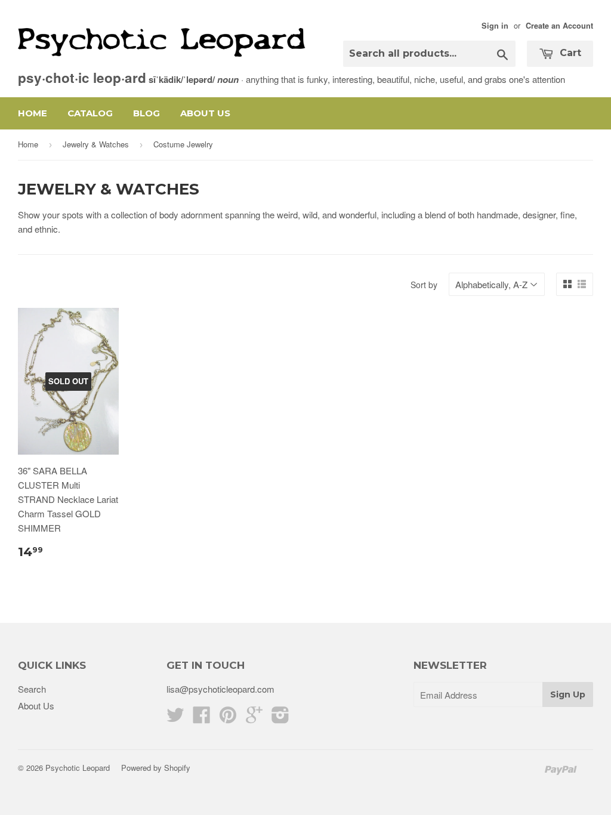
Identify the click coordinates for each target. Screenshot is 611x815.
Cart (569, 52)
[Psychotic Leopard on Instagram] (280, 718)
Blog (146, 113)
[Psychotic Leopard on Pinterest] (228, 718)
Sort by (424, 285)
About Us (205, 113)
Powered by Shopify (155, 767)
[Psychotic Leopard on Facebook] (202, 718)
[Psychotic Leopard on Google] (254, 718)
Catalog (90, 113)
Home (32, 113)
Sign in (495, 25)
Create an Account (559, 25)
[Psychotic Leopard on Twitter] (175, 718)
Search (32, 689)
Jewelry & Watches (96, 144)
